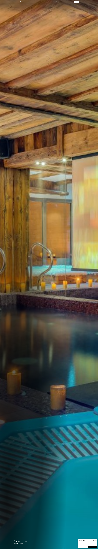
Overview (95, 540)
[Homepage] (18, 2)
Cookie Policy (80, 544)
